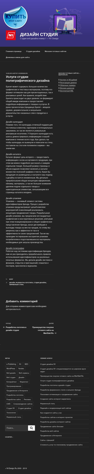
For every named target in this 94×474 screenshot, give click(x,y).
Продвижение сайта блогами (51, 426)
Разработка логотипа (24, 282)
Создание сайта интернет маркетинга (55, 399)
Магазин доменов (67, 88)
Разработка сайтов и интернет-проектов (56, 417)
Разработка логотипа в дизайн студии (55, 385)
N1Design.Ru (23, 73)
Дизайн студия (39, 34)
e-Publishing (11, 364)
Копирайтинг (11, 381)
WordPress (10, 368)
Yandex (21, 368)
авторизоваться (13, 309)
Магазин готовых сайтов (55, 51)
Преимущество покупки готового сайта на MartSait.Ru (61, 376)
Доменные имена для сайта (18, 57)
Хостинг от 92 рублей (68, 79)
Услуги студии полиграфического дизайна (57, 380)
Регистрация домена (68, 82)
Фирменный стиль (16, 284)
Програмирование (13, 386)
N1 (20, 364)
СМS (8, 403)
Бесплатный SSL (66, 90)
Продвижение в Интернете (17, 390)
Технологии (11, 412)
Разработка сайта (13, 399)
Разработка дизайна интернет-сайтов (55, 421)
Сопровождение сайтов (22, 403)
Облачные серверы (68, 85)
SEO (26, 364)
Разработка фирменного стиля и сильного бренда (60, 390)
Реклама (27, 399)
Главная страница (13, 51)
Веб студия (10, 377)
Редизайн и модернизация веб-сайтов (55, 408)
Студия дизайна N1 (48, 364)
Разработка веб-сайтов (49, 431)
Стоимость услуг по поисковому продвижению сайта (61, 444)
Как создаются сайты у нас (51, 412)
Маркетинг (24, 381)
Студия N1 (10, 408)
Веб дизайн (11, 373)
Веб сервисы (24, 373)
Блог (11, 279)
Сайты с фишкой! (47, 440)
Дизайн (12, 282)
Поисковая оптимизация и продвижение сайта (59, 394)
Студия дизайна (33, 51)
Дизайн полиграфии (15, 248)
